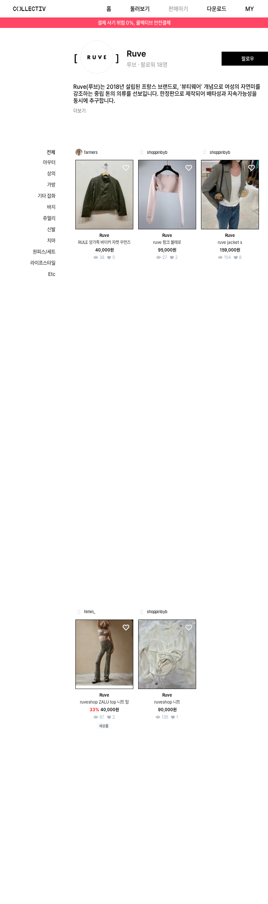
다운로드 (216, 9)
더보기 (79, 110)
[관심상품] (125, 168)
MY (249, 9)
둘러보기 (140, 9)
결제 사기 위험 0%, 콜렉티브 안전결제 (134, 22)
